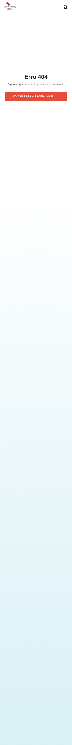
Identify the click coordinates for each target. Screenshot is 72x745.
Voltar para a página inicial (34, 96)
